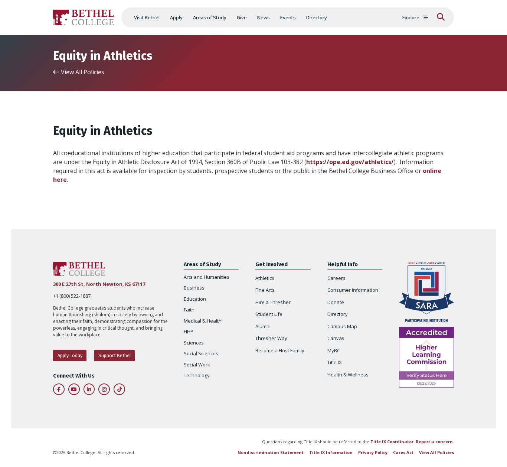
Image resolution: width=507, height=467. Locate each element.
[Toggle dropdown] (425, 17)
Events (288, 17)
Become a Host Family (279, 350)
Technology (197, 375)
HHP (188, 331)
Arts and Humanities (206, 277)
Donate (335, 302)
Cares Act (403, 452)
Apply (176, 17)
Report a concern (434, 441)
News (263, 17)
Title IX (334, 362)
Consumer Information (352, 290)
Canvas (335, 338)
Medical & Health (203, 320)
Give (242, 17)
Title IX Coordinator (391, 441)
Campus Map (342, 326)
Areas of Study (209, 17)
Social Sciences (201, 353)
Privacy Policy (372, 452)
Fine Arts (265, 290)
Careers (336, 278)
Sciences (194, 342)
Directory (316, 17)
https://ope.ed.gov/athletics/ (350, 162)
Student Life (268, 314)
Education (195, 298)
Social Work (197, 364)
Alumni (263, 326)
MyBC (333, 350)
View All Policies (436, 452)
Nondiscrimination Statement (271, 452)
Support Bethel (114, 355)
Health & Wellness (348, 374)
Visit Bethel (147, 17)
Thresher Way (271, 338)
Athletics (264, 278)
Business (194, 287)
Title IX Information (331, 452)
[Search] (441, 17)
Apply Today (70, 355)
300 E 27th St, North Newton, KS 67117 (99, 284)
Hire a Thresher (273, 302)
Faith (189, 309)
